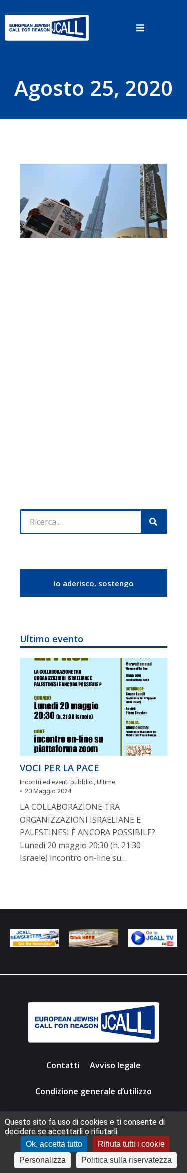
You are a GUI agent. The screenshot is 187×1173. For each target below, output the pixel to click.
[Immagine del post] (93, 707)
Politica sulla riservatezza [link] (126, 1160)
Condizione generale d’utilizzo (93, 1091)
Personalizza (42, 1160)
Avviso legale (115, 1065)
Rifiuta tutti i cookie (131, 1144)
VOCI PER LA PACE (59, 768)
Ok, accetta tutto (54, 1144)
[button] (141, 27)
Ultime (106, 782)
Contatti (63, 1065)
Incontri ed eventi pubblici (57, 782)
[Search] (153, 522)
